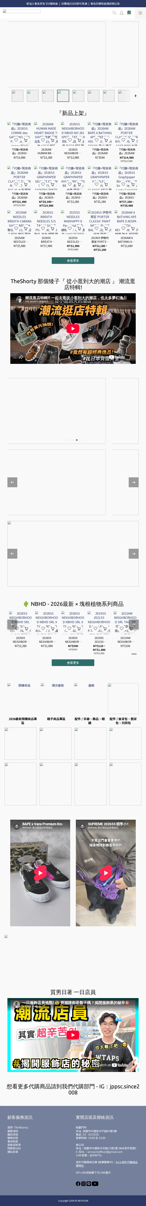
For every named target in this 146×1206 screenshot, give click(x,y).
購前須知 (12, 1134)
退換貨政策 (14, 1145)
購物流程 (12, 1138)
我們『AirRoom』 (18, 1127)
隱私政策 (12, 1152)
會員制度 (12, 1141)
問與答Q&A (14, 1148)
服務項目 (12, 1131)
